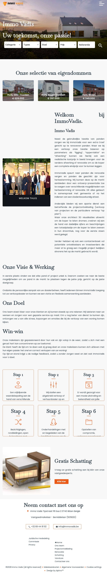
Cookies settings (94, 567)
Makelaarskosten (51, 567)
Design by (54, 570)
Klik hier (61, 481)
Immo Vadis (36, 511)
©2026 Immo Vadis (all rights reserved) (23, 567)
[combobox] (12, 44)
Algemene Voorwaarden (73, 567)
